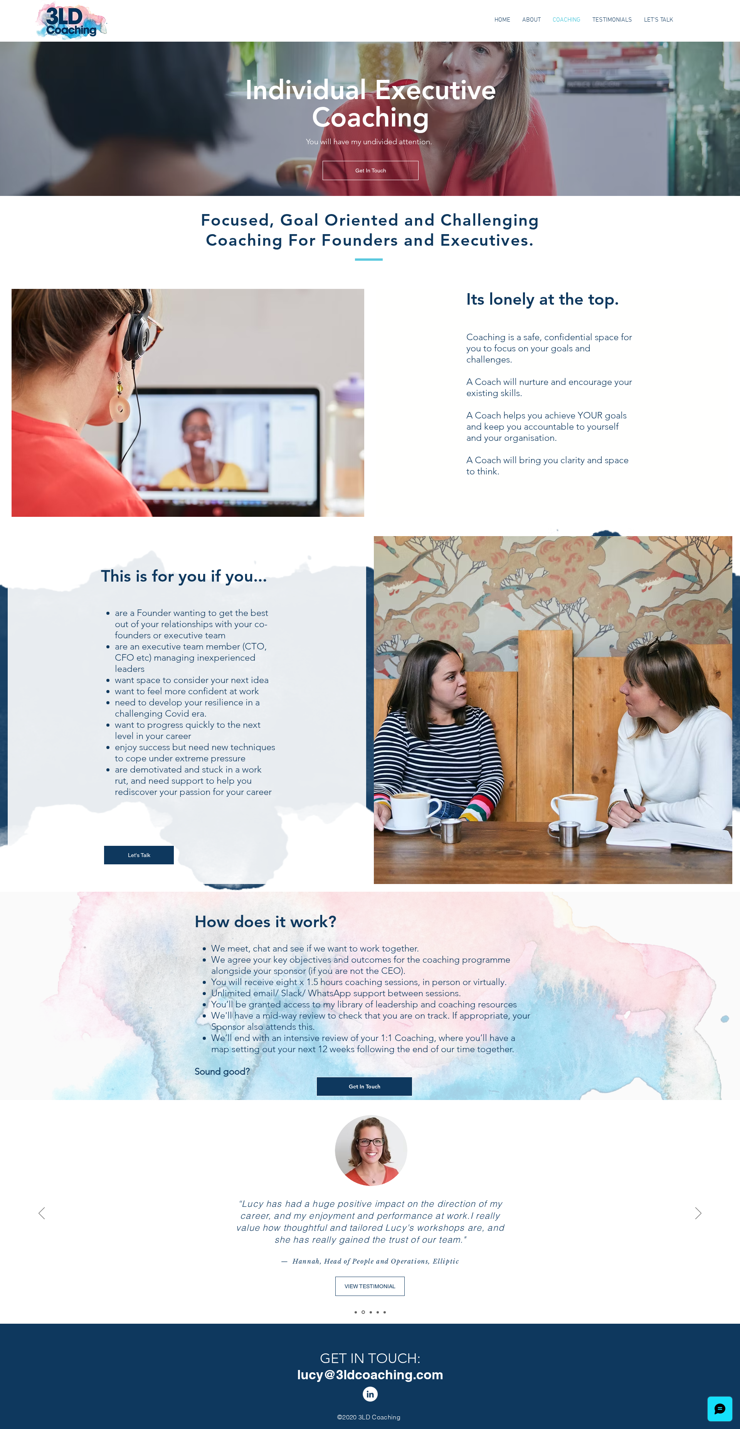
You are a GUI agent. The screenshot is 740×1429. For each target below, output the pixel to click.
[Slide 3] (356, 1312)
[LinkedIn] (370, 1394)
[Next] (698, 1213)
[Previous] (42, 1213)
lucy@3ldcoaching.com (370, 1374)
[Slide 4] (378, 1312)
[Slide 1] (370, 1312)
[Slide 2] (363, 1312)
